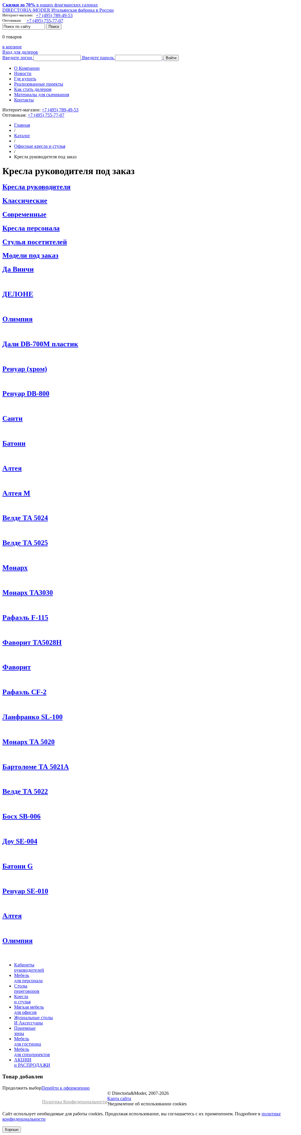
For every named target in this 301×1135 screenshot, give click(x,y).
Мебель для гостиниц (27, 1041)
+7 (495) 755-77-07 (44, 20)
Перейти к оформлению (65, 1087)
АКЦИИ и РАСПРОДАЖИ (32, 1062)
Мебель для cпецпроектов (32, 1052)
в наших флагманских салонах (50, 4)
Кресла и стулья (22, 999)
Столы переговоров (26, 988)
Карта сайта (119, 1098)
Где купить (25, 78)
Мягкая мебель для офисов (29, 1010)
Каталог (22, 135)
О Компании (27, 68)
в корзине (12, 46)
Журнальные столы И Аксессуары (33, 1020)
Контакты (24, 99)
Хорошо (12, 1129)
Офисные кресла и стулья (39, 146)
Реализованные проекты (38, 84)
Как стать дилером (32, 89)
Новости (22, 73)
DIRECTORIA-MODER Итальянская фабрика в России (58, 10)
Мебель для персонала (28, 978)
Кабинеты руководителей (29, 967)
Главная (22, 125)
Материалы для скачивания (41, 94)
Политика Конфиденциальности (74, 1101)
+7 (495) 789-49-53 (54, 15)
